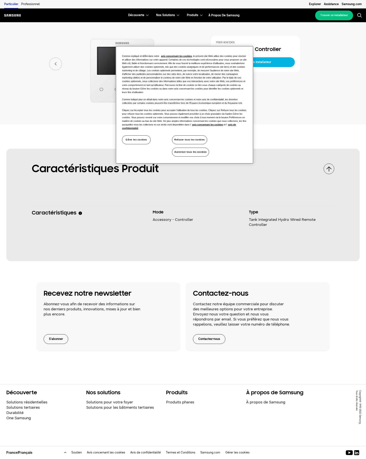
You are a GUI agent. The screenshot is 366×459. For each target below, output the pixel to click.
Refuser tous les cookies (189, 139)
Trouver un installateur (334, 15)
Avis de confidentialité (145, 452)
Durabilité (15, 412)
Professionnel (30, 4)
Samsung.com (352, 4)
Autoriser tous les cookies (190, 152)
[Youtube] (350, 453)
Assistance (331, 4)
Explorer (315, 4)
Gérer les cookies (136, 139)
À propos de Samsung (265, 402)
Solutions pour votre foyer (109, 402)
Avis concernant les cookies (106, 452)
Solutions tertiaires (23, 407)
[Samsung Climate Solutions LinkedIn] (357, 453)
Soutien (76, 452)
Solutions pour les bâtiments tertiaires (120, 407)
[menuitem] (136, 15)
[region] (184, 105)
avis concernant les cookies (176, 56)
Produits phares (180, 402)
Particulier (11, 4)
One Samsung (18, 418)
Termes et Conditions (180, 452)
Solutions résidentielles (26, 402)
